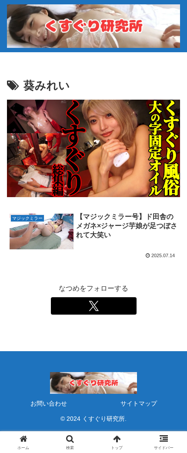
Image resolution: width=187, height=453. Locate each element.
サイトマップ (138, 403)
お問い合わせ (48, 403)
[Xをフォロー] (94, 306)
